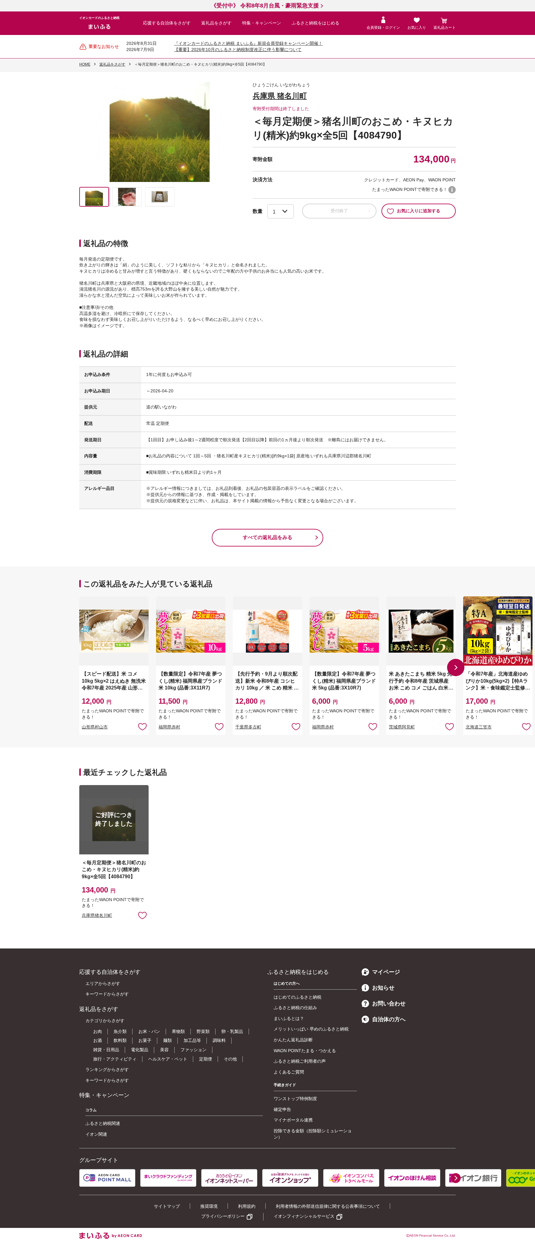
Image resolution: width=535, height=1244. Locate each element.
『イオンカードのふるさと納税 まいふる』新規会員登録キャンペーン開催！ (248, 43)
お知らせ (383, 988)
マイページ (386, 972)
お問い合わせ (389, 1003)
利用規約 (246, 1206)
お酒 (97, 1040)
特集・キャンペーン (261, 22)
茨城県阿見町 (402, 726)
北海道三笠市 (479, 726)
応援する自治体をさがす (167, 22)
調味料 (219, 1040)
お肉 (97, 1031)
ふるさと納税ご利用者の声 (300, 1061)
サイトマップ (167, 1206)
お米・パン (149, 1031)
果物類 (178, 1031)
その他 (230, 1058)
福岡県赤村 (169, 726)
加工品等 (192, 1040)
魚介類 (120, 1031)
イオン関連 (96, 1134)
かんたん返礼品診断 (293, 1039)
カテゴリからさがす (104, 1020)
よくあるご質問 (289, 1071)
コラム (91, 1110)
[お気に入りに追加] (142, 726)
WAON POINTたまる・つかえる (305, 1050)
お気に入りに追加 (142, 726)
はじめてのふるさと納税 (297, 997)
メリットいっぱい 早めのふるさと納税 (311, 1028)
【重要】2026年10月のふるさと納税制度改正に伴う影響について (238, 49)
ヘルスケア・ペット (167, 1058)
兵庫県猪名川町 (97, 915)
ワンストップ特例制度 (295, 1098)
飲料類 (120, 1040)
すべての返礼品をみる (267, 537)
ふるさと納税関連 (102, 1123)
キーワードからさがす (107, 993)
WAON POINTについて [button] (452, 189)
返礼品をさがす (216, 22)
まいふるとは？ (289, 1018)
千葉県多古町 (248, 726)
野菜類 (203, 1031)
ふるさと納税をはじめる (315, 22)
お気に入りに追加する (418, 210)
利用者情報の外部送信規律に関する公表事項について (328, 1206)
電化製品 (139, 1049)
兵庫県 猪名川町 (280, 96)
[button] (455, 667)
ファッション (194, 1049)
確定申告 (282, 1109)
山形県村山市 (95, 726)
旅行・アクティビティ (115, 1058)
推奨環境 (209, 1206)
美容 (164, 1049)
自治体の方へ (389, 1019)
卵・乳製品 (232, 1031)
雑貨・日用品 (106, 1049)
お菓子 (144, 1040)
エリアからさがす (102, 983)
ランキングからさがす (107, 1069)
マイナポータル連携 (293, 1119)
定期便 (205, 1058)
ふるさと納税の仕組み (295, 1007)
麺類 (167, 1040)
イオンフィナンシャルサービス (304, 1216)
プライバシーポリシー (223, 1216)
